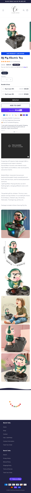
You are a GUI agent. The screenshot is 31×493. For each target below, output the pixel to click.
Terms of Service (7, 469)
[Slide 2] (16, 47)
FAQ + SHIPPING (7, 437)
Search (5, 454)
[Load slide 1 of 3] (14, 132)
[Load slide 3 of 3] (17, 132)
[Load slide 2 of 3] (15, 132)
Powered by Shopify (20, 490)
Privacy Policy (7, 458)
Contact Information (8, 441)
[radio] (15, 89)
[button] (3, 10)
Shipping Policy (7, 465)
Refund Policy (7, 462)
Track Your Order (7, 445)
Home (4, 427)
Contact (5, 434)
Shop (4, 430)
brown (4, 73)
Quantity (3, 76)
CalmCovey (12, 490)
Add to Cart (15, 100)
